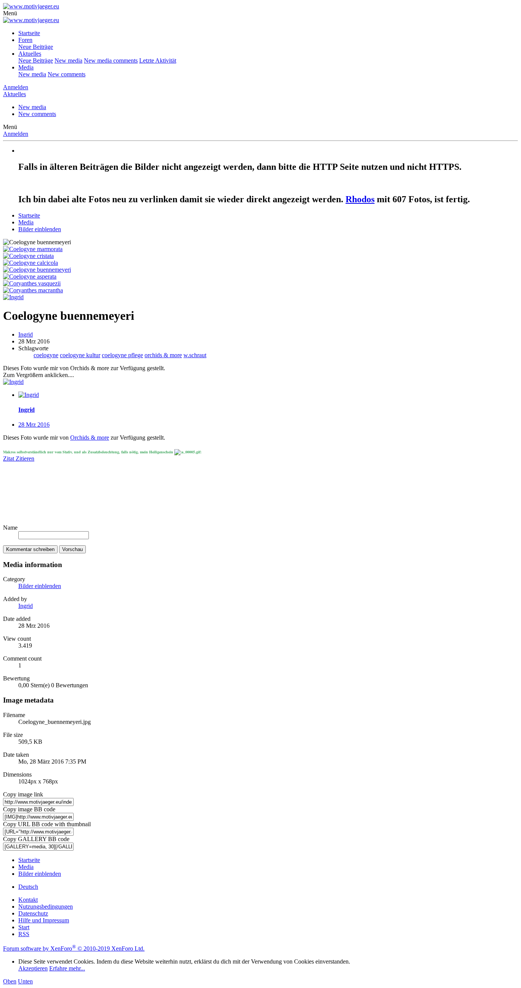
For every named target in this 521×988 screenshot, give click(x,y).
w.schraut (194, 355)
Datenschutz (33, 913)
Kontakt (28, 899)
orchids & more (163, 355)
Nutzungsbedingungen (45, 906)
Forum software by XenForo (74, 948)
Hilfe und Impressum (43, 920)
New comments (66, 74)
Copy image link (23, 794)
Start (23, 927)
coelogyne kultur (80, 355)
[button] (10, 13)
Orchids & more (89, 437)
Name (10, 527)
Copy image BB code (29, 809)
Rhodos (360, 199)
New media (68, 60)
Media (26, 67)
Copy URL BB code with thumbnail (47, 824)
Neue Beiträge (35, 47)
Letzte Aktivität (157, 60)
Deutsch (28, 886)
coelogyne (46, 355)
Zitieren (25, 458)
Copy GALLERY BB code (36, 839)
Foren (25, 40)
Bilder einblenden (39, 586)
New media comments (111, 60)
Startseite (29, 33)
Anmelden (15, 134)
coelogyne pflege (122, 355)
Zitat (9, 458)
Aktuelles (29, 53)
